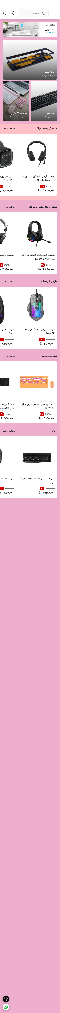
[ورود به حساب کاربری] (13, 12)
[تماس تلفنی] (6, 999)
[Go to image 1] (33, 33)
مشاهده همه (9, 128)
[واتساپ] (6, 1007)
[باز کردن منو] (54, 13)
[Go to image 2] (28, 33)
